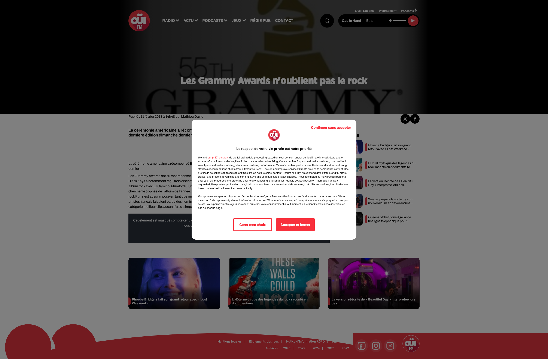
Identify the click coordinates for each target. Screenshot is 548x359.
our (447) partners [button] (218, 157)
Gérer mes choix (252, 224)
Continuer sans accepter (331, 127)
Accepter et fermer (295, 224)
